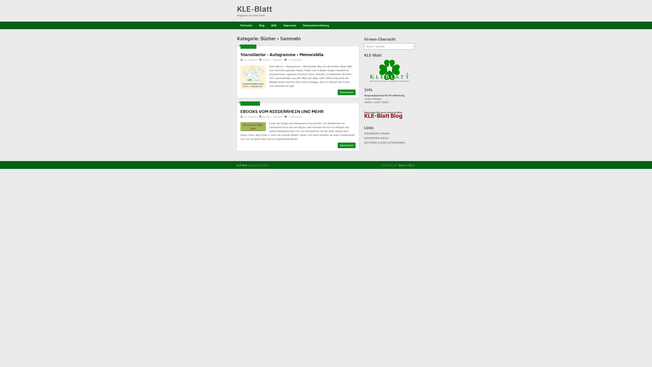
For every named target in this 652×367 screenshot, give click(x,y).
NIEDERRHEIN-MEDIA (376, 138)
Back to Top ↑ (407, 165)
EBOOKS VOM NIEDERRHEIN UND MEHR (282, 111)
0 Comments (295, 59)
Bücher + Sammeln (272, 59)
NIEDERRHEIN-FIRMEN (377, 133)
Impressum (289, 25)
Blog (261, 25)
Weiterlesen (347, 92)
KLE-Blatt (254, 9)
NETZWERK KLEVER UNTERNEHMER (384, 142)
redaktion (253, 59)
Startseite (246, 25)
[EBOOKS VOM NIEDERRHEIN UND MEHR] (253, 126)
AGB (273, 25)
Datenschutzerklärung (316, 25)
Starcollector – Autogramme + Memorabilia (282, 54)
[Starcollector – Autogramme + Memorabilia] (253, 76)
